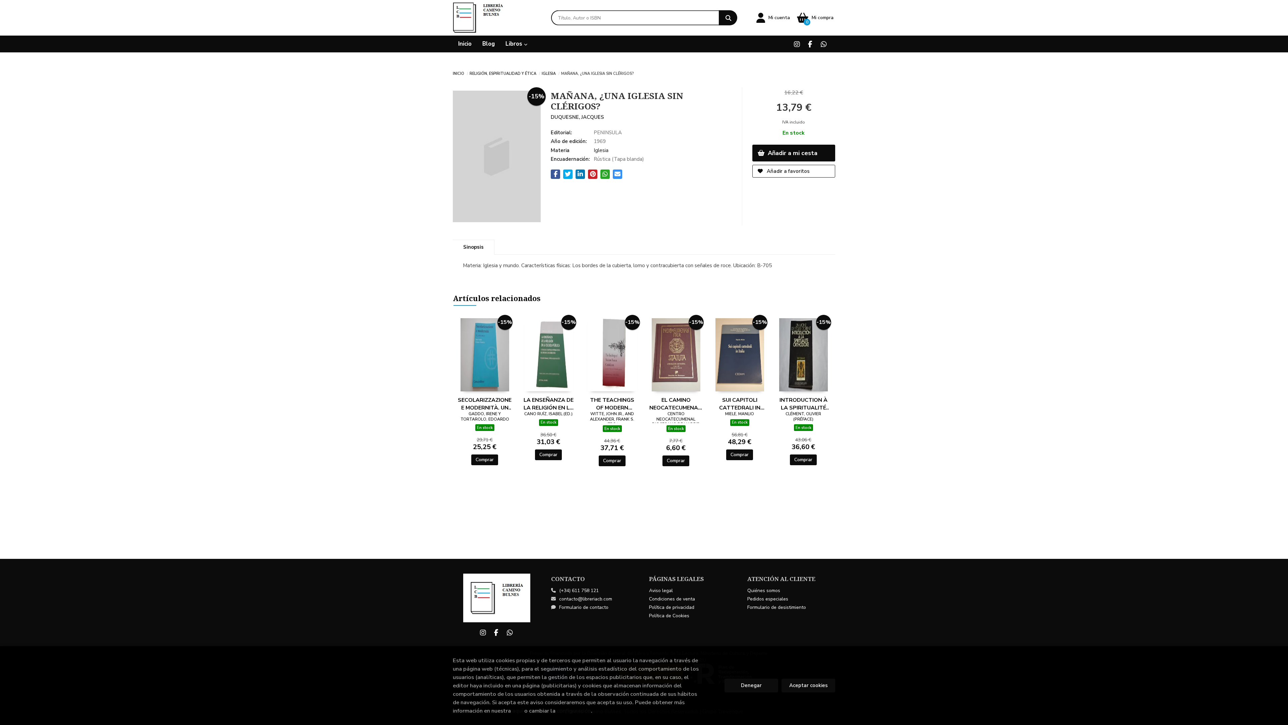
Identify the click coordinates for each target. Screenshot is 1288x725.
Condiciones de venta (672, 599)
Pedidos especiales (767, 599)
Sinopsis (473, 247)
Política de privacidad (671, 607)
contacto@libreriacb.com (585, 599)
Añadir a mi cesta (791, 153)
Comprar (485, 459)
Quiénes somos (763, 590)
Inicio (458, 73)
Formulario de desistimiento (776, 607)
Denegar (751, 685)
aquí (517, 711)
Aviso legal (661, 590)
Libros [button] (514, 44)
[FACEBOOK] (810, 44)
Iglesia (549, 73)
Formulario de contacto (583, 607)
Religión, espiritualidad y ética (503, 73)
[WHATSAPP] (823, 44)
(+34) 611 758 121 (579, 590)
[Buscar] (728, 18)
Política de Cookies (669, 616)
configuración (574, 711)
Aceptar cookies (808, 685)
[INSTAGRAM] (796, 44)
